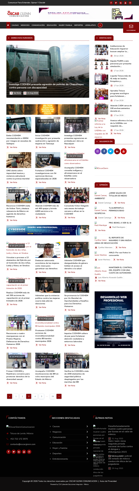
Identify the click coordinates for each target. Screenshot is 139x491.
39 (53, 396)
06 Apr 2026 (17, 281)
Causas (15, 25)
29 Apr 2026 (46, 156)
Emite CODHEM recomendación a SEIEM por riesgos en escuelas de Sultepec (18, 139)
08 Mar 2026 (46, 357)
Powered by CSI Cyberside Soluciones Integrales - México (69, 484)
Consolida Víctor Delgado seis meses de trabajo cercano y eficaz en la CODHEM (76, 209)
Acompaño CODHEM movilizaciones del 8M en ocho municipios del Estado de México (47, 375)
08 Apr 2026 (75, 246)
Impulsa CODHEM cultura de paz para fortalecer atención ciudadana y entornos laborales (76, 337)
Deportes (78, 25)
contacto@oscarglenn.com (22, 444)
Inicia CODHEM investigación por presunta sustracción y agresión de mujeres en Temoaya (47, 139)
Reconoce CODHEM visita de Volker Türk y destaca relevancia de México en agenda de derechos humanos (18, 211)
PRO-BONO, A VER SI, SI (120, 223)
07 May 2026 (17, 121)
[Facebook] (111, 3)
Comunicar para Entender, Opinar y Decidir (26, 2)
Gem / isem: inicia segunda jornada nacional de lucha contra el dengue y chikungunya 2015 (120, 446)
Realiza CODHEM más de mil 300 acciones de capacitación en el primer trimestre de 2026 (18, 296)
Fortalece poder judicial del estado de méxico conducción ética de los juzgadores (120, 460)
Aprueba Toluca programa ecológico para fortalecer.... (119, 93)
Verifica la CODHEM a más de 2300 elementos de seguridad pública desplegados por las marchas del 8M (76, 376)
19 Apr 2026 (17, 191)
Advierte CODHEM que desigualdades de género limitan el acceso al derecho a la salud (76, 264)
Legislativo (90, 25)
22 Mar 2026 (46, 319)
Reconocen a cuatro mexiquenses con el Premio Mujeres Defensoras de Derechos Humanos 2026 (17, 339)
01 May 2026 (17, 156)
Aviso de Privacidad (108, 481)
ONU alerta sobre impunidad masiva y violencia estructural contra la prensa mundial (18, 174)
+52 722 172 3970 (19, 439)
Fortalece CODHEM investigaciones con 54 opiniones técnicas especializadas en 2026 (45, 174)
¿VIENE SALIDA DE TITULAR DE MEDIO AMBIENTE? (111, 196)
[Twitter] (116, 3)
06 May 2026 (46, 121)
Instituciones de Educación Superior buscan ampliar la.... (119, 49)
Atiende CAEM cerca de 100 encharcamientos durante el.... (121, 108)
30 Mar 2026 (46, 281)
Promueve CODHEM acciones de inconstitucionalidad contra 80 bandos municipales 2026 (44, 336)
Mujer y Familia (65, 25)
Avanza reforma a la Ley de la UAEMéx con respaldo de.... (121, 123)
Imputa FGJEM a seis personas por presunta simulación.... (120, 64)
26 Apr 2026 (75, 156)
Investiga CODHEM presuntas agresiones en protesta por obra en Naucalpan (75, 139)
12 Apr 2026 (75, 191)
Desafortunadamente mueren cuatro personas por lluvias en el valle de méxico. (120, 430)
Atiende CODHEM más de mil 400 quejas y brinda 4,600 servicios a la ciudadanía (47, 209)
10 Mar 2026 (17, 357)
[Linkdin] (120, 3)
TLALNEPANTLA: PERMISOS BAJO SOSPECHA (109, 211)
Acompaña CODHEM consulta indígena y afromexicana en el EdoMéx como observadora (73, 173)
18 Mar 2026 (75, 319)
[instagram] (130, 3)
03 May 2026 (75, 121)
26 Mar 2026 (75, 281)
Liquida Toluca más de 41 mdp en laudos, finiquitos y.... (120, 79)
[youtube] (125, 3)
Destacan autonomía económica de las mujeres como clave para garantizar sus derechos (47, 264)
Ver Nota (17, 93)
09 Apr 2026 (17, 246)
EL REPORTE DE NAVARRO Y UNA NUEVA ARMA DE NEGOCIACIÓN (113, 240)
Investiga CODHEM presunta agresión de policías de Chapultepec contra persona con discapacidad (46, 86)
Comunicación (38, 25)
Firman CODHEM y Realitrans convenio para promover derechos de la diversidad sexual (18, 375)
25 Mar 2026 (17, 319)
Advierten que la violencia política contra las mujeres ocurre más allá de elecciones (47, 299)
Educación (52, 25)
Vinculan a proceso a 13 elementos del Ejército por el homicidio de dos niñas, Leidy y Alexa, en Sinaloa (18, 261)
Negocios (25, 25)
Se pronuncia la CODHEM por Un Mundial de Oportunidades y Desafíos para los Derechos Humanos (76, 301)
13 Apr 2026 (46, 191)
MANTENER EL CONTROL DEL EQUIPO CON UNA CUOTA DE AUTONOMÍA (120, 270)
